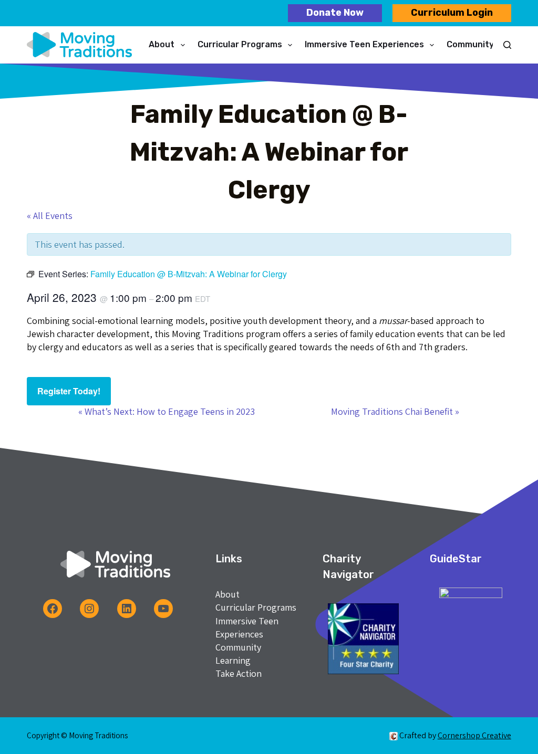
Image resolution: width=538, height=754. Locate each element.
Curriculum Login (452, 12)
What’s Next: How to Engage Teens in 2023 (166, 411)
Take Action (238, 673)
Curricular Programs (240, 44)
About (161, 44)
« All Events (50, 216)
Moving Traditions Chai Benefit (395, 411)
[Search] (507, 45)
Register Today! (68, 391)
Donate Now (335, 12)
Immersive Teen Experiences (364, 44)
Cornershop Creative (474, 735)
